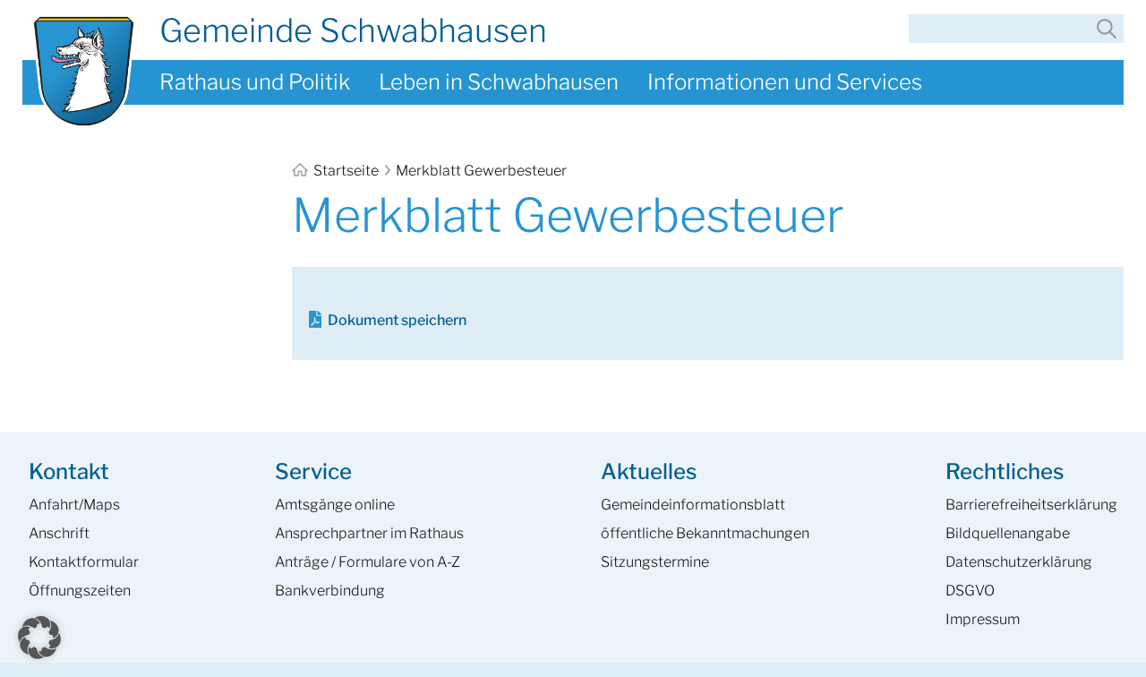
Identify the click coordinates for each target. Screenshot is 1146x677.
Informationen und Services (784, 82)
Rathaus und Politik (254, 82)
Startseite (346, 170)
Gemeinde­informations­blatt (693, 504)
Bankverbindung (330, 590)
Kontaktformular (84, 561)
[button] (39, 637)
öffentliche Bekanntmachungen (705, 533)
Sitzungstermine (655, 561)
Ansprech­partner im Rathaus (369, 533)
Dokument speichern (397, 320)
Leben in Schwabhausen (499, 82)
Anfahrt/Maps (74, 504)
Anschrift (59, 533)
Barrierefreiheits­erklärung (1031, 504)
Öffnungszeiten (80, 590)
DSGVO (970, 590)
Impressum (982, 619)
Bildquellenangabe (1007, 533)
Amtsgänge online (335, 504)
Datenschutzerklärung (1018, 561)
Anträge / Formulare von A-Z (367, 561)
